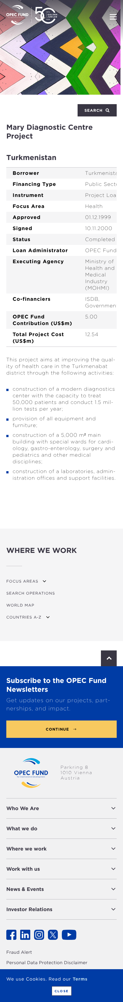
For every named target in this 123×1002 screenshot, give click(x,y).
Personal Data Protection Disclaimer (46, 962)
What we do (21, 829)
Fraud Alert (19, 952)
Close (62, 991)
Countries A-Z (24, 617)
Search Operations (30, 593)
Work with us (23, 869)
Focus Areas (22, 581)
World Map (20, 605)
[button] (79, 808)
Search (94, 110)
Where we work (26, 849)
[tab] (61, 808)
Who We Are (22, 808)
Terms (80, 979)
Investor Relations (29, 909)
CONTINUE (57, 729)
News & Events (25, 889)
